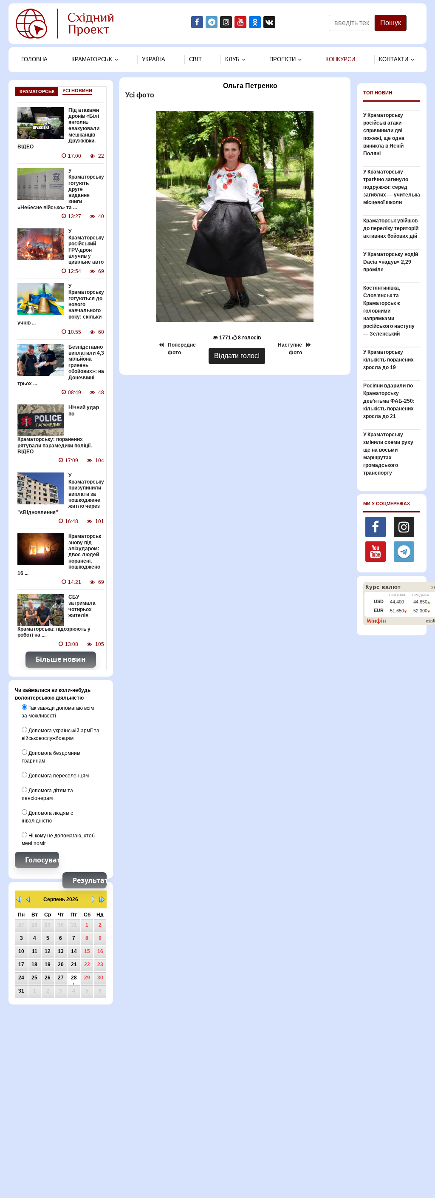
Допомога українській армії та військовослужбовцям (60, 734)
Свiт (195, 59)
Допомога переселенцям (58, 776)
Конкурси (340, 59)
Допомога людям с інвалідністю (47, 817)
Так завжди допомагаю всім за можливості (58, 712)
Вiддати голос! (237, 355)
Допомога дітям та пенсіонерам (47, 794)
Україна (153, 59)
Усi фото (139, 95)
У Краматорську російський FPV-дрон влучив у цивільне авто (86, 246)
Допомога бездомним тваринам (51, 757)
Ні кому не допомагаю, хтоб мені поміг (58, 839)
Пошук (390, 22)
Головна (34, 59)
